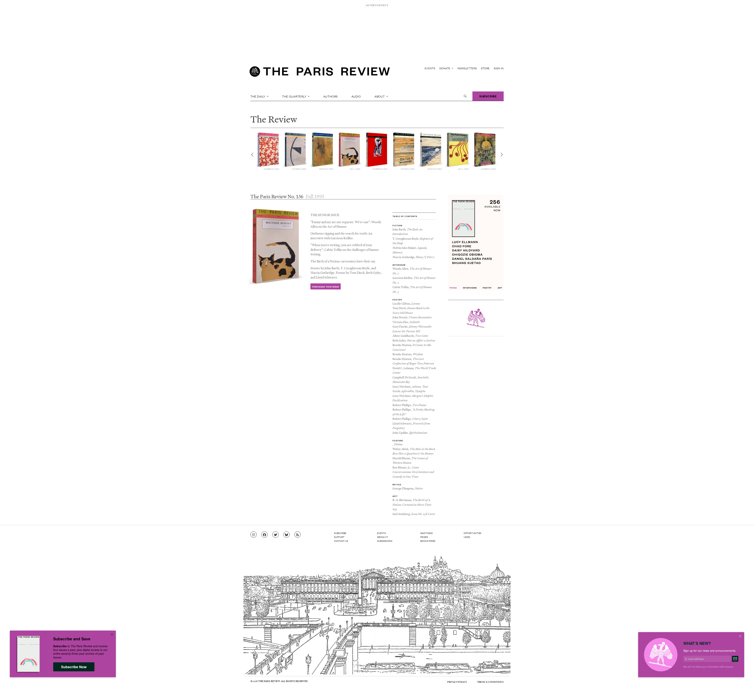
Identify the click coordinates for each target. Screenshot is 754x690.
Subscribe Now (74, 666)
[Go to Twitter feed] (275, 535)
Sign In (499, 68)
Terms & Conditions (490, 682)
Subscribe (488, 96)
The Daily (258, 96)
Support (339, 537)
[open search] (465, 96)
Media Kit (382, 537)
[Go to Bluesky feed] (286, 535)
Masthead (426, 533)
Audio (356, 96)
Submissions (385, 541)
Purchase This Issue (325, 286)
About (380, 96)
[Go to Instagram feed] (253, 535)
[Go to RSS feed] (297, 535)
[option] (268, 151)
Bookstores (428, 541)
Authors (330, 96)
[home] (320, 72)
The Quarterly (294, 96)
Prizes (424, 537)
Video (467, 537)
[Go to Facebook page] (264, 535)
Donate (445, 68)
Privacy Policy (457, 682)
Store (485, 68)
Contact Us (341, 541)
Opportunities (472, 533)
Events (430, 68)
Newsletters (467, 68)
